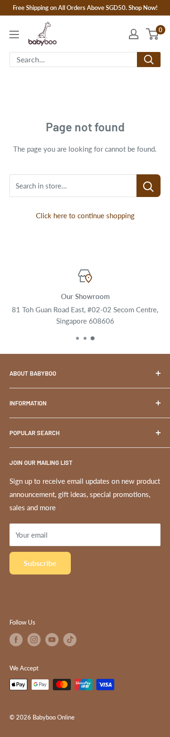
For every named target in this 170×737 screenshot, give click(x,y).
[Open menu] (14, 34)
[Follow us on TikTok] (69, 639)
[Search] (149, 59)
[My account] (133, 34)
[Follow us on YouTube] (52, 639)
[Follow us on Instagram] (34, 639)
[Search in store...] (148, 185)
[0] (153, 34)
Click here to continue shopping (85, 215)
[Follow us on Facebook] (16, 639)
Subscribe (40, 562)
